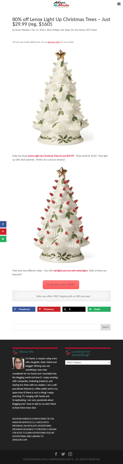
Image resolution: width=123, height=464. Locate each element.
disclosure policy (54, 42)
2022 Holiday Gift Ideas (58, 30)
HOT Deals (91, 30)
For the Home (78, 30)
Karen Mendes (22, 30)
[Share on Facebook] (3, 224)
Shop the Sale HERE (61, 284)
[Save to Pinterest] (3, 231)
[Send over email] (3, 239)
